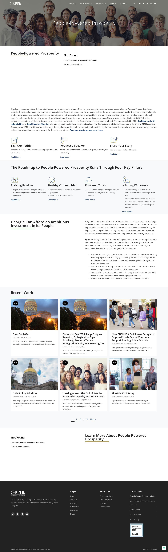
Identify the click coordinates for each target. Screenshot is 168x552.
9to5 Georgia (143, 121)
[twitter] (140, 3)
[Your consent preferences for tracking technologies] (164, 548)
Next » (93, 419)
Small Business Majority (38, 124)
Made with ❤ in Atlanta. (150, 549)
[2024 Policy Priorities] (34, 373)
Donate (123, 3)
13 (86, 419)
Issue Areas (85, 3)
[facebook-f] (144, 3)
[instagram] (152, 3)
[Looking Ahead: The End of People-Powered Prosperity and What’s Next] (83, 373)
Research (100, 3)
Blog (15, 303)
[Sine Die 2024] (34, 314)
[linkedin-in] (148, 3)
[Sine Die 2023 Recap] (133, 373)
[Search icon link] (134, 3)
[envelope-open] (155, 3)
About (71, 3)
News (111, 3)
